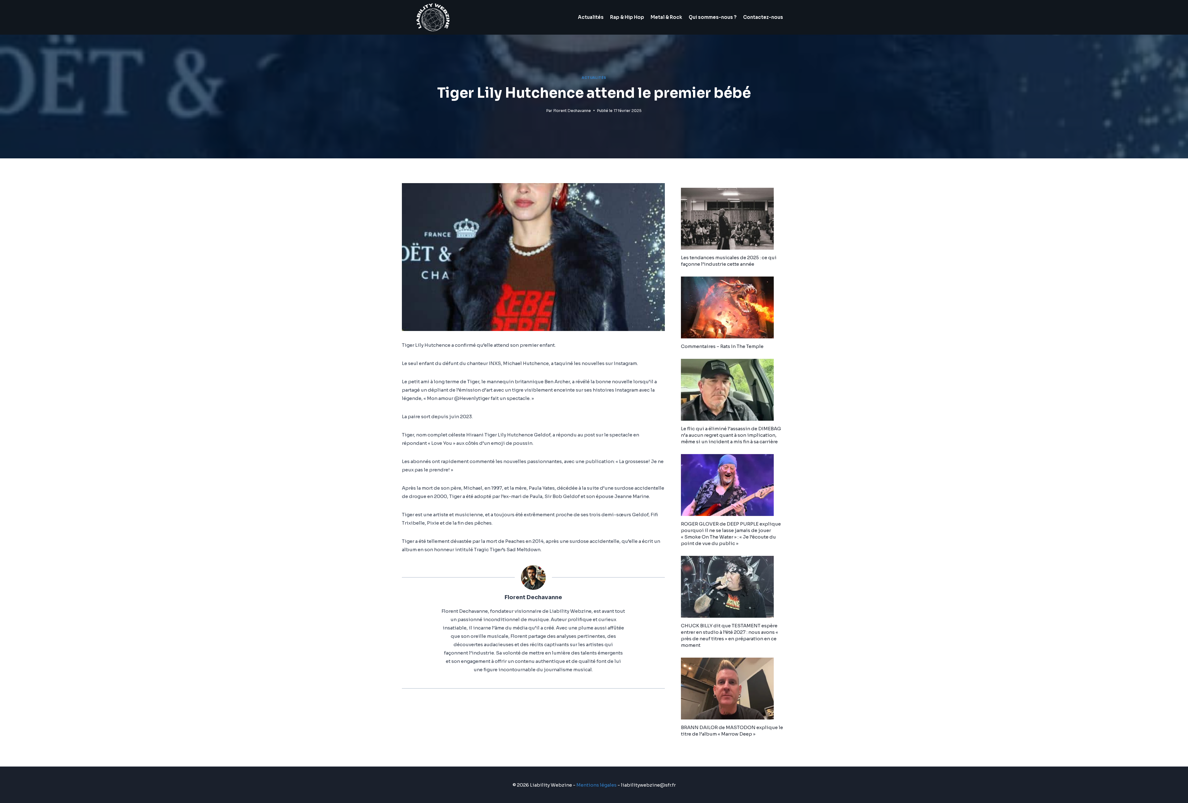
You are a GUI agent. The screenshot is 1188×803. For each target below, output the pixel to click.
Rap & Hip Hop (627, 17)
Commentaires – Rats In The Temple (722, 346)
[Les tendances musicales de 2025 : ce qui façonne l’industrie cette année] (733, 219)
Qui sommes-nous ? (713, 17)
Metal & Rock (666, 17)
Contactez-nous (763, 17)
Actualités (591, 17)
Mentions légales (596, 785)
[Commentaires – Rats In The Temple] (733, 307)
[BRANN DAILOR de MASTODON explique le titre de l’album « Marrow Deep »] (733, 688)
